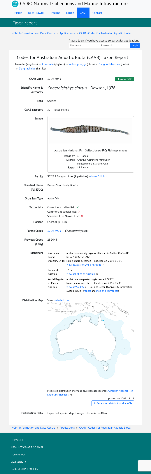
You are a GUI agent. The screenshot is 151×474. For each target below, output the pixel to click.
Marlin (18, 13)
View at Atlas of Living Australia (83, 264)
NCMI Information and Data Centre (33, 33)
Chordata (48, 64)
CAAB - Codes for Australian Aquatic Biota (105, 33)
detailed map (62, 300)
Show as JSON (124, 79)
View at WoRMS (75, 287)
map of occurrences (107, 290)
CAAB (83, 13)
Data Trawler (36, 13)
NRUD (70, 13)
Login (135, 45)
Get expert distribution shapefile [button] (114, 403)
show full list (98, 176)
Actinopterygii (77, 64)
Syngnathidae (27, 68)
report (87, 290)
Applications (67, 33)
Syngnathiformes (109, 64)
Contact (97, 13)
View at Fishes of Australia (80, 274)
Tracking (55, 13)
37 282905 (54, 230)
